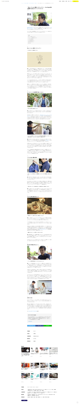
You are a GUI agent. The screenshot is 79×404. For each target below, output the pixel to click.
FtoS (36, 394)
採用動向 (43, 390)
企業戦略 (34, 333)
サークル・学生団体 (45, 389)
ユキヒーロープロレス (46, 394)
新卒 (40, 390)
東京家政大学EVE (33, 394)
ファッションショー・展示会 (50, 389)
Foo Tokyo (35, 338)
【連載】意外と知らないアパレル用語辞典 (32, 390)
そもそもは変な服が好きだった (31, 40)
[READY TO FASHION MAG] (5, 1)
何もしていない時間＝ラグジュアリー (32, 36)
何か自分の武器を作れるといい (31, 41)
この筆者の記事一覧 (30, 321)
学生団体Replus (29, 394)
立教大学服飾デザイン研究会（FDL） (35, 395)
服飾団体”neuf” (29, 395)
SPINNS (39, 217)
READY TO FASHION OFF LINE (38, 389)
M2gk (54, 394)
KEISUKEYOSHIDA (51, 394)
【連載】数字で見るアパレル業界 (31, 389)
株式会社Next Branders (30, 27)
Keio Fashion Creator (40, 394)
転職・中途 (38, 390)
